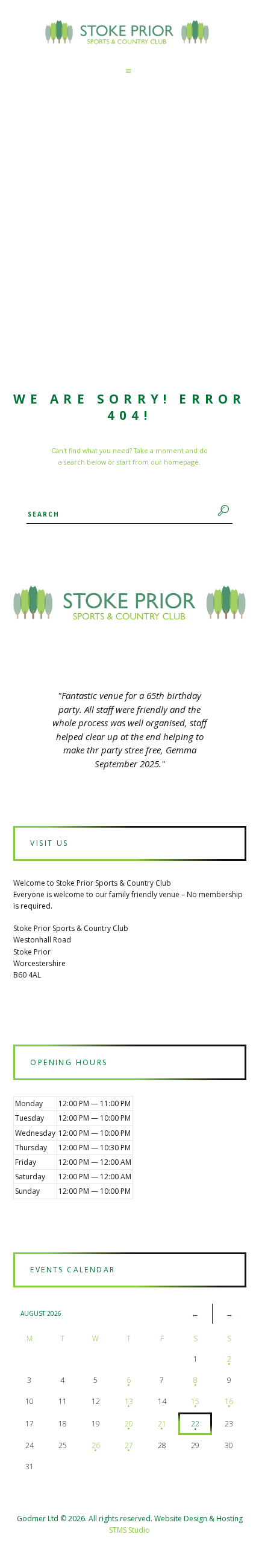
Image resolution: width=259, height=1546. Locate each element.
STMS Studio (129, 1530)
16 (229, 1401)
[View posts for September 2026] (229, 1314)
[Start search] (221, 510)
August (40, 1313)
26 (96, 1445)
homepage (181, 461)
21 (162, 1424)
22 (195, 1424)
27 (129, 1445)
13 (129, 1401)
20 (129, 1424)
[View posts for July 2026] (195, 1314)
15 (195, 1401)
